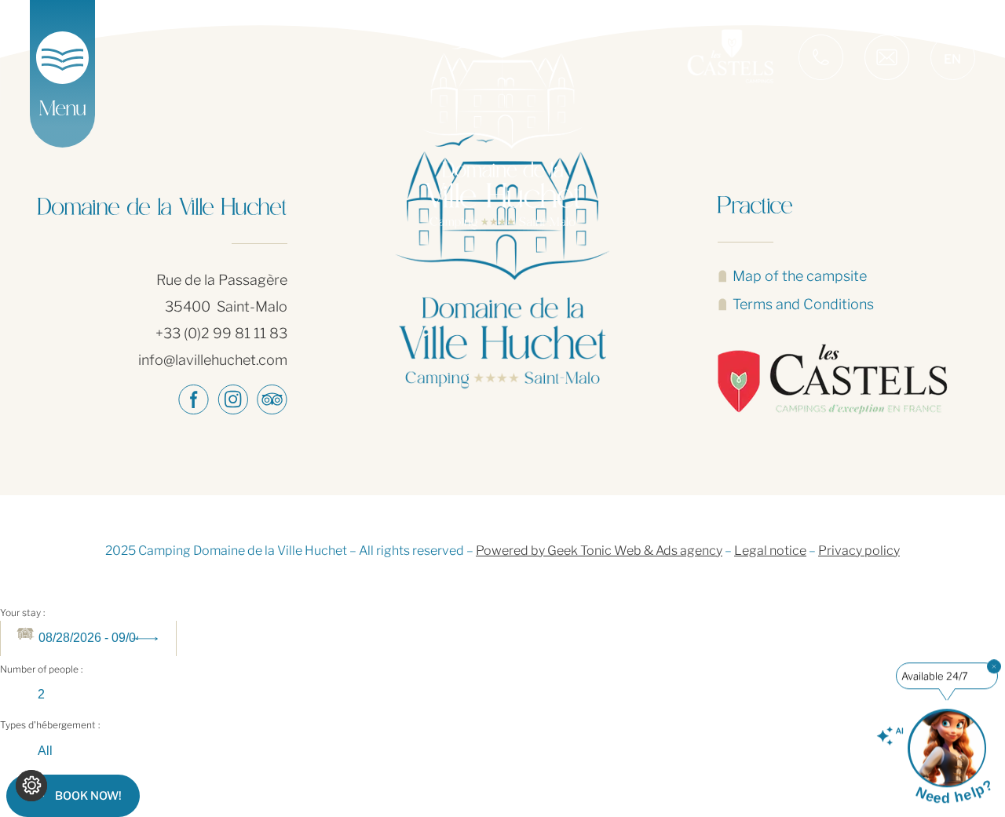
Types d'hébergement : (50, 725)
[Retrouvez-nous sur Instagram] (232, 399)
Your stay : (22, 612)
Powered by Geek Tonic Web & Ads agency (599, 550)
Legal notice (770, 550)
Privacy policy (859, 550)
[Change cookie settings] (31, 785)
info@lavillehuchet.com (212, 360)
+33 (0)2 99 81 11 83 (221, 333)
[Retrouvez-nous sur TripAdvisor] (271, 399)
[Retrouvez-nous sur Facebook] (193, 399)
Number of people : (41, 669)
